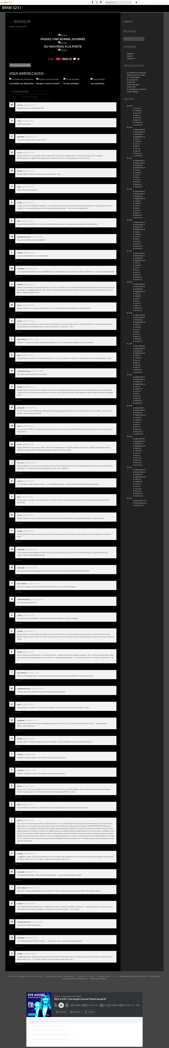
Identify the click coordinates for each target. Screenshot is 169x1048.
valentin (131, 58)
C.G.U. (115, 976)
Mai (136, 115)
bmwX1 (22, 976)
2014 (130, 467)
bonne (130, 54)
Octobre (138, 134)
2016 (130, 405)
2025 (130, 127)
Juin (136, 113)
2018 (130, 344)
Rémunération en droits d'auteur (133, 976)
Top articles (81, 976)
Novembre (139, 132)
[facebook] (92, 2)
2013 (130, 498)
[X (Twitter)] (96, 2)
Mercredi (131, 82)
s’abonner (62, 1012)
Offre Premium (154, 976)
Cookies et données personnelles (75, 979)
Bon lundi (131, 87)
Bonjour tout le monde (136, 75)
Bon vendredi (133, 92)
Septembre (139, 137)
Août (136, 108)
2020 (130, 282)
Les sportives (133, 80)
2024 (130, 158)
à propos (91, 1012)
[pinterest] (100, 2)
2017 (130, 375)
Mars (136, 120)
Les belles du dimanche (137, 73)
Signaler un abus (104, 976)
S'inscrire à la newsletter (20, 65)
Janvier (137, 125)
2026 (130, 106)
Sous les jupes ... (134, 84)
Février (137, 122)
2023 (130, 189)
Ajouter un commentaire (30, 97)
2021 (130, 251)
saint (129, 56)
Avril (136, 118)
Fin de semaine (134, 77)
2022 (130, 220)
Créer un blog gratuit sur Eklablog (60, 976)
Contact (128, 21)
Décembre (139, 130)
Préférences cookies (98, 979)
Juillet (137, 110)
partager (77, 1012)
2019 (130, 313)
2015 (130, 436)
